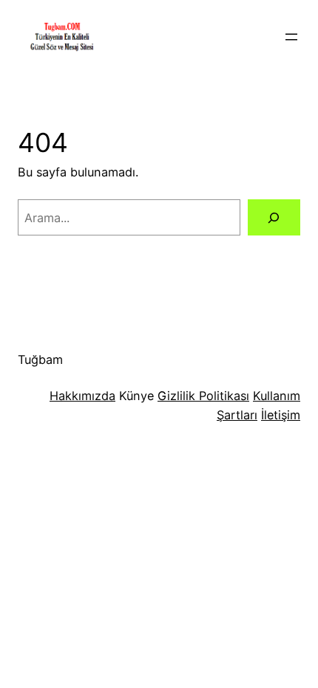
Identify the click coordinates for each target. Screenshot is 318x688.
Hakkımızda (82, 395)
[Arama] (274, 217)
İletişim (280, 414)
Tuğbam (40, 359)
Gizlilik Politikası (203, 395)
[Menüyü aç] (291, 37)
